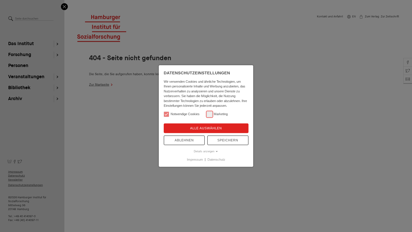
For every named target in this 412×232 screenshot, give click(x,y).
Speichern (227, 140)
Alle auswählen (206, 128)
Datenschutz (216, 159)
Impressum (195, 159)
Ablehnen (184, 140)
